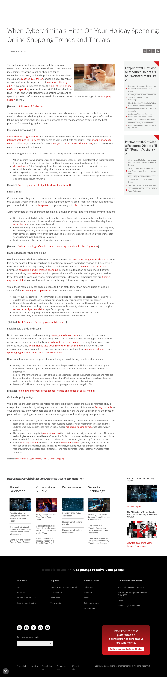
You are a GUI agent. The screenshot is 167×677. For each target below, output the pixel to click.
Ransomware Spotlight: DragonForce (72, 531)
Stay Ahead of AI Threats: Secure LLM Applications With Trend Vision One (98, 529)
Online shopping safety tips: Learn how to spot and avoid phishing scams (57, 246)
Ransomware (71, 487)
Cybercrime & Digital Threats (28, 458)
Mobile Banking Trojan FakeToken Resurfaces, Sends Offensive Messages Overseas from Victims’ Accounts (141, 107)
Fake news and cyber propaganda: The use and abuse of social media (55, 390)
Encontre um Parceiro (26, 603)
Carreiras (88, 592)
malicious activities (94, 349)
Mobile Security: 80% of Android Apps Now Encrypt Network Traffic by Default (141, 125)
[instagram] (40, 627)
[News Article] (142, 492)
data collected (34, 273)
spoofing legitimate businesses (24, 352)
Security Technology (96, 489)
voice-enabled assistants (93, 266)
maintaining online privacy (79, 426)
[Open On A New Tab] (33, 627)
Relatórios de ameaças (26, 597)
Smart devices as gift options (23, 136)
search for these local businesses (65, 342)
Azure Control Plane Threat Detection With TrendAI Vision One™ (45, 540)
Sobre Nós (88, 587)
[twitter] (153, 51)
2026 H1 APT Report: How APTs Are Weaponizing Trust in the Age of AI (141, 171)
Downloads (55, 597)
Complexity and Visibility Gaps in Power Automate (20, 541)
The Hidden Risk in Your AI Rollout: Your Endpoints (141, 189)
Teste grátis (55, 603)
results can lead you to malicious (29, 309)
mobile (77, 442)
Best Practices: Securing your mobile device (42, 322)
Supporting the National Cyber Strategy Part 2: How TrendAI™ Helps (140, 179)
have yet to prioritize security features (71, 143)
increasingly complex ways (36, 290)
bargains (43, 205)
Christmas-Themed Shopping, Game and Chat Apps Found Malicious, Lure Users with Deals (140, 116)
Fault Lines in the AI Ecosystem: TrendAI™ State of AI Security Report (19, 513)
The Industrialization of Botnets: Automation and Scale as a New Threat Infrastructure (20, 530)
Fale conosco (56, 592)
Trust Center (89, 608)
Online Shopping (57, 458)
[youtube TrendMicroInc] (47, 627)
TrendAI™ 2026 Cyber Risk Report (142, 185)
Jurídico (34, 666)
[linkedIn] (158, 51)
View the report (134, 506)
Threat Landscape (17, 489)
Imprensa (21, 592)
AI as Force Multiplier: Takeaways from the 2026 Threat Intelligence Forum (141, 162)
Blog (18, 587)
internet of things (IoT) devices (23, 139)
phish (77, 205)
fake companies (53, 352)
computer (66, 442)
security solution (29, 442)
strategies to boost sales (64, 335)
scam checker (20, 224)
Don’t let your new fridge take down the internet (43, 185)
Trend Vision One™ (55, 570)
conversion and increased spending (38, 269)
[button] (35, 643)
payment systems (51, 433)
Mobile (46, 458)
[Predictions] (142, 528)
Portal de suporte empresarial (63, 587)
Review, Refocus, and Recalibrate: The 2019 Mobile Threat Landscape (142, 97)
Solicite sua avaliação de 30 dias (125, 648)
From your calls (103, 407)
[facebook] (149, 51)
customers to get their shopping (90, 259)
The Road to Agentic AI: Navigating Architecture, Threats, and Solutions (98, 540)
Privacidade (22, 666)
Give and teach (20, 166)
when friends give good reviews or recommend (55, 345)
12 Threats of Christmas (30, 106)
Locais (87, 597)
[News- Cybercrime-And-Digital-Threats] (145, 51)
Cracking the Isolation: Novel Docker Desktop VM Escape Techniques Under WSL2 (46, 529)
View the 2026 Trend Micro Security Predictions (139, 544)
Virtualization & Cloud (45, 489)
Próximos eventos (91, 603)
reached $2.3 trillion (32, 78)
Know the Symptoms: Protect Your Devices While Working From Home (141, 88)
